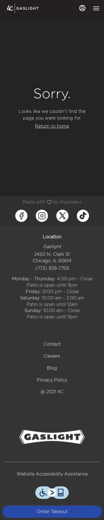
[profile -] (82, 8)
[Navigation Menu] (96, 8)
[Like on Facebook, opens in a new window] (21, 216)
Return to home (52, 126)
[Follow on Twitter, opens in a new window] (62, 216)
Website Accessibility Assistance (52, 474)
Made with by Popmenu (42, 202)
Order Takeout (52, 511)
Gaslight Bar (52, 437)
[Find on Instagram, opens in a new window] (42, 216)
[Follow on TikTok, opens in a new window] (83, 216)
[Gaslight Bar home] (29, 8)
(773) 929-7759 (52, 268)
